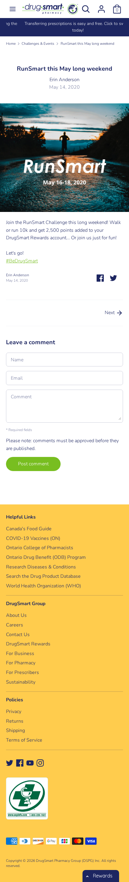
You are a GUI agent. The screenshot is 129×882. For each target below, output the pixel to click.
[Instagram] (40, 762)
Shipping (15, 730)
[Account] (101, 6)
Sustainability (20, 682)
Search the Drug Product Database (43, 576)
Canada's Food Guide (29, 528)
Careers (14, 625)
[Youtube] (30, 762)
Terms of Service (24, 740)
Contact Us (18, 634)
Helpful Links (21, 517)
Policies (14, 700)
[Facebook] (19, 762)
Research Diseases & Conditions (41, 567)
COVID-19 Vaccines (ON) (33, 538)
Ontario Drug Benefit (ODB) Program (46, 557)
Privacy (13, 711)
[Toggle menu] (12, 9)
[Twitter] (9, 762)
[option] (64, 27)
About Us (16, 615)
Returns (14, 721)
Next (110, 312)
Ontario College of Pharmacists (39, 547)
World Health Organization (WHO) (43, 586)
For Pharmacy (20, 663)
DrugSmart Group (26, 603)
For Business (20, 653)
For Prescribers (22, 672)
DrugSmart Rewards (28, 644)
